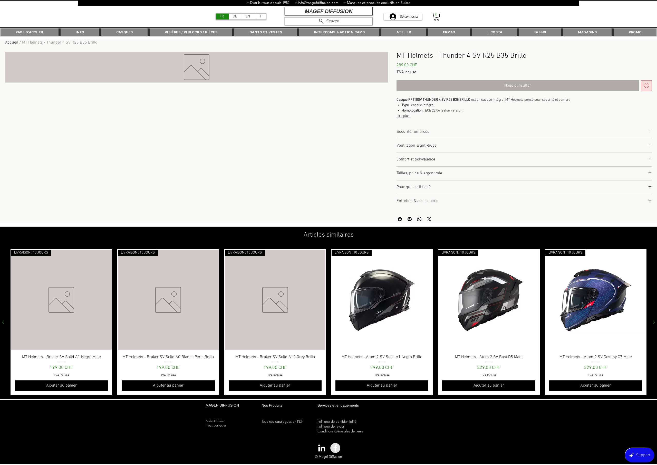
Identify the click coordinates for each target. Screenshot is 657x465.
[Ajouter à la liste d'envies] (646, 85)
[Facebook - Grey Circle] (335, 448)
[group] (328, 322)
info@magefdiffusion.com (318, 2)
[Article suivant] (654, 322)
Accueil (11, 42)
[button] (436, 17)
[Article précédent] (3, 322)
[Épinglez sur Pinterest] (410, 219)
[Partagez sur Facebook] (400, 219)
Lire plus (403, 116)
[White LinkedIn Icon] (322, 448)
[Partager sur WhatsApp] (419, 219)
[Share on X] (429, 219)
